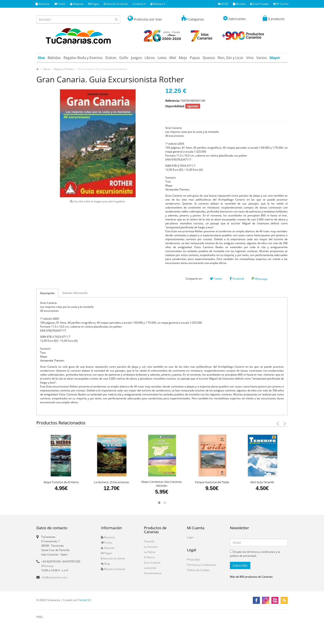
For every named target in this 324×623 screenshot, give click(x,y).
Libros (150, 57)
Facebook (238, 278)
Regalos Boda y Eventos (83, 57)
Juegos (136, 57)
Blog (107, 564)
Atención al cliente (116, 4)
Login (190, 537)
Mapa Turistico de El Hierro (61, 482)
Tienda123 (84, 600)
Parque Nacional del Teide (212, 482)
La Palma (149, 552)
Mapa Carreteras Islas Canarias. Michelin (161, 484)
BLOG (224, 4)
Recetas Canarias (114, 569)
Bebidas (54, 57)
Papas (195, 57)
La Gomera (151, 547)
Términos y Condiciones (201, 565)
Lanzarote (150, 568)
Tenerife (149, 541)
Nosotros (44, 4)
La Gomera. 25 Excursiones (111, 482)
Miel (172, 57)
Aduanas (78, 4)
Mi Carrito (282, 4)
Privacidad (193, 559)
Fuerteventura (152, 573)
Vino (250, 57)
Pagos (95, 4)
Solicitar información (75, 293)
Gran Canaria (152, 562)
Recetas (240, 4)
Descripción (47, 293)
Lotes (162, 57)
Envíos (61, 4)
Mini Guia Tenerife (262, 482)
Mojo (183, 57)
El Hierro (149, 557)
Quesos (209, 57)
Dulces (111, 57)
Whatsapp (260, 279)
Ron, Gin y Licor (231, 57)
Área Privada (260, 4)
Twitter (217, 278)
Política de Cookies (198, 570)
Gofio (123, 57)
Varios (261, 57)
